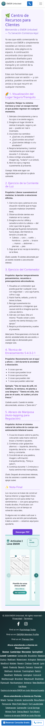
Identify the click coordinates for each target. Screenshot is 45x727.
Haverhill (38, 667)
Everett (36, 663)
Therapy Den (27, 639)
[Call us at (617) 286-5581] (29, 3)
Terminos (28, 618)
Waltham (11, 659)
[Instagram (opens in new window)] (26, 624)
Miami (3, 700)
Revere (20, 663)
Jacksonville (28, 700)
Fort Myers (35, 711)
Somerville (22, 655)
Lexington (27, 675)
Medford (5, 663)
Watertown (22, 659)
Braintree (39, 678)
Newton (41, 655)
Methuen (8, 671)
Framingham (28, 671)
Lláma (39, 722)
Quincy (3, 659)
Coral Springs (33, 707)
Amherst (28, 682)
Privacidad (17, 618)
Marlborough (8, 678)
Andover (17, 671)
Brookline (32, 655)
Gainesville (22, 707)
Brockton (19, 678)
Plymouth (4, 682)
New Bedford (39, 682)
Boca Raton (39, 700)
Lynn (42, 663)
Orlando (18, 700)
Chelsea (28, 663)
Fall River (22, 686)
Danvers (29, 667)
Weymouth (29, 678)
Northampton (16, 682)
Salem (5, 667)
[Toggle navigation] (41, 3)
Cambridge (15, 651)
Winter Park (10, 711)
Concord (37, 675)
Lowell (3, 655)
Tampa (10, 700)
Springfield (37, 651)
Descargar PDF (23, 532)
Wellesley (18, 675)
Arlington (32, 659)
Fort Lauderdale (36, 704)
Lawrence (12, 655)
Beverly (21, 667)
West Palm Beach (20, 704)
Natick (38, 671)
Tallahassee (10, 707)
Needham (8, 675)
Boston (5, 651)
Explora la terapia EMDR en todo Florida (22, 715)
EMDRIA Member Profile (28, 634)
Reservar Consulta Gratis (17, 722)
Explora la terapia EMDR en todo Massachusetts (22, 690)
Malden (13, 663)
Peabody (13, 667)
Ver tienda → (31, 542)
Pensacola (6, 704)
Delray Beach (23, 711)
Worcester (26, 651)
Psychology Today (28, 629)
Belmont (41, 659)
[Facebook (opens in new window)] (18, 624)
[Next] (36, 575)
